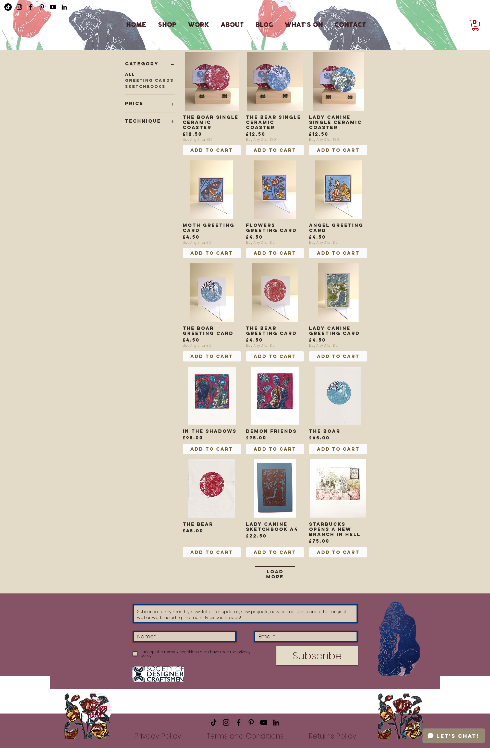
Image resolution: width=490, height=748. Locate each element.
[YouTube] (53, 7)
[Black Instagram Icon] (19, 7)
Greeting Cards (149, 80)
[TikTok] (213, 722)
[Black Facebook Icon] (30, 7)
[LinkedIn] (64, 7)
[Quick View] (212, 81)
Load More (275, 574)
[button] (475, 25)
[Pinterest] (41, 7)
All (130, 74)
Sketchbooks (145, 86)
